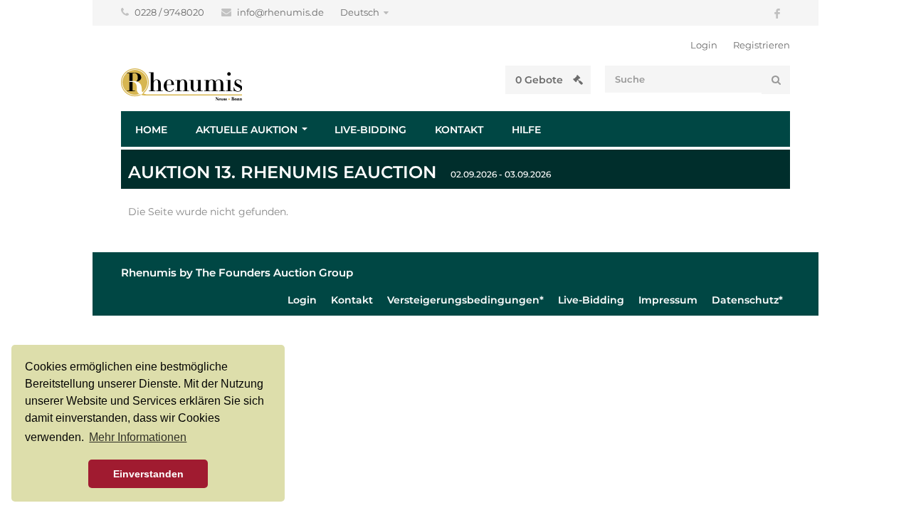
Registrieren (761, 45)
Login (703, 45)
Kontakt (459, 129)
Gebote (540, 79)
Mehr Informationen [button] (137, 437)
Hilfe (526, 129)
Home (151, 129)
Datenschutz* (747, 300)
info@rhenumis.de (281, 12)
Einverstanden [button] (148, 474)
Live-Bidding (370, 129)
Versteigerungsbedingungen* (465, 300)
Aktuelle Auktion (246, 129)
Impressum (667, 300)
